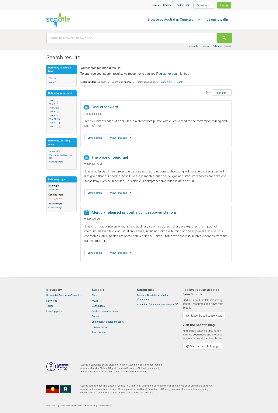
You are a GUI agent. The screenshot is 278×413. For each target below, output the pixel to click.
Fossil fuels (53, 189)
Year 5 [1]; (54, 100)
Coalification (55, 207)
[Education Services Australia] (57, 370)
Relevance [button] (221, 92)
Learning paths (218, 19)
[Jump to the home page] (58, 20)
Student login (183, 5)
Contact (96, 316)
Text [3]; (53, 78)
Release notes (104, 405)
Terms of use (99, 332)
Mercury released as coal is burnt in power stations (134, 212)
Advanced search (222, 45)
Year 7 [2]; (54, 107)
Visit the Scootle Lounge (204, 346)
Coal (179, 82)
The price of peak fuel (110, 157)
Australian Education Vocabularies (156, 304)
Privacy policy (99, 327)
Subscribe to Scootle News (205, 315)
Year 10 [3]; (54, 118)
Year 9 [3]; (54, 115)
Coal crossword (105, 107)
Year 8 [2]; (54, 111)
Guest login (203, 5)
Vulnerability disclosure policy (108, 321)
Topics (205, 45)
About (95, 295)
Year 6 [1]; (54, 104)
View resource (119, 138)
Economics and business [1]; (60, 156)
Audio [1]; (53, 81)
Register (167, 5)
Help (154, 5)
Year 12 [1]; (54, 126)
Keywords (193, 45)
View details (95, 138)
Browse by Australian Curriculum (172, 19)
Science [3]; (54, 151)
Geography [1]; (56, 161)
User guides (98, 305)
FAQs (95, 300)
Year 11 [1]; (54, 122)
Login (224, 5)
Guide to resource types (105, 311)
